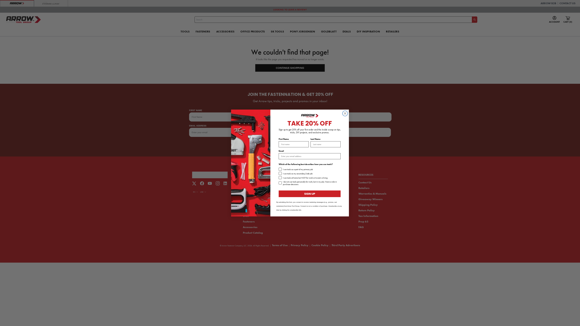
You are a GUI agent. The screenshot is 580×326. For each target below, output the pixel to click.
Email (281, 151)
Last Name (316, 139)
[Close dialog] (345, 113)
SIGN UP (309, 194)
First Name (284, 139)
